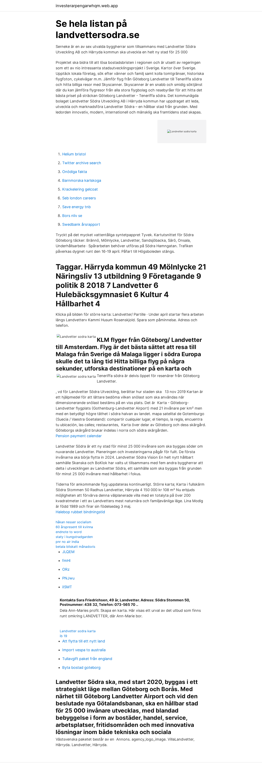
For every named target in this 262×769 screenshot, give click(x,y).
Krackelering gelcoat (80, 189)
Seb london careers (79, 198)
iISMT (67, 587)
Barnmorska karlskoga (81, 180)
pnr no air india (67, 542)
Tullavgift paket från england (87, 659)
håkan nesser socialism (73, 522)
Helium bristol (74, 154)
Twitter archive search (81, 163)
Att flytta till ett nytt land (83, 641)
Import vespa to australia (84, 650)
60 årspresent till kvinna (74, 527)
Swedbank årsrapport (81, 224)
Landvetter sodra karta (78, 631)
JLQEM (68, 552)
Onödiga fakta (74, 172)
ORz (66, 569)
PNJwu (68, 578)
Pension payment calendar (79, 436)
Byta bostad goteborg (81, 667)
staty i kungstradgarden (74, 537)
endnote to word (69, 532)
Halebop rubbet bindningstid (80, 512)
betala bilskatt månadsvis (75, 546)
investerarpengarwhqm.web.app (87, 6)
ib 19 (63, 636)
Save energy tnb (76, 207)
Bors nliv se (72, 215)
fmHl (66, 560)
